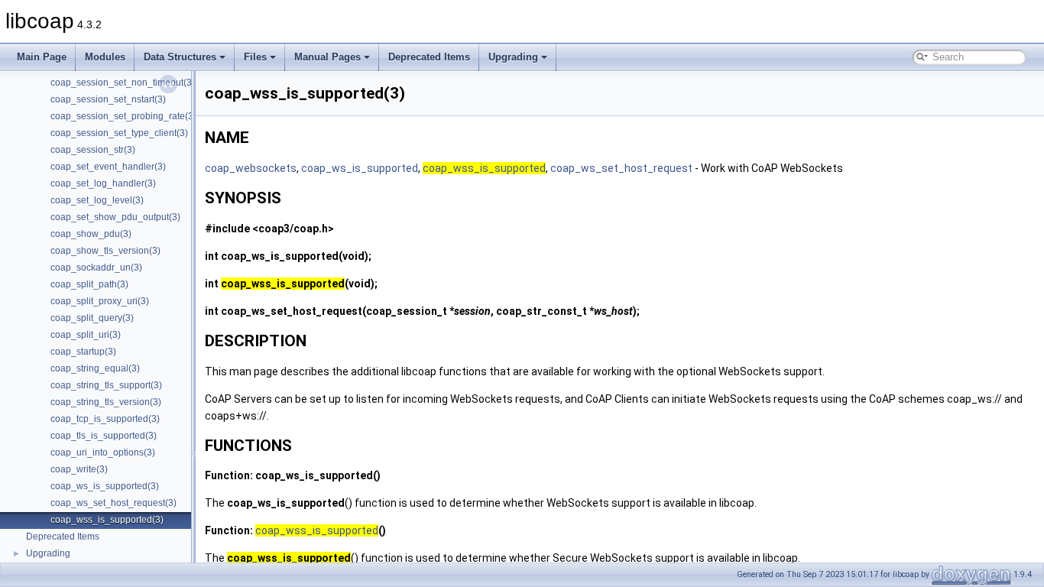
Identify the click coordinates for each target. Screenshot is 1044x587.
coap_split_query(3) (92, 318)
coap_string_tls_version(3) (105, 402)
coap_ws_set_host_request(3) (113, 503)
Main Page (41, 57)
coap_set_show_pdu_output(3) (115, 217)
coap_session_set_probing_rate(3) (123, 116)
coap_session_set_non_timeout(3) (122, 82)
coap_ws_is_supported (359, 168)
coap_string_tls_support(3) (106, 385)
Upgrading (513, 57)
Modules (105, 57)
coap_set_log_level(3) (97, 200)
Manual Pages (327, 57)
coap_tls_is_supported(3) (103, 435)
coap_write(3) (79, 469)
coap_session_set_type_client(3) (119, 133)
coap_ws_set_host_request (621, 168)
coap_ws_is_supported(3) (104, 486)
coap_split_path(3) (89, 284)
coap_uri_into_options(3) (102, 452)
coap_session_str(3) (92, 149)
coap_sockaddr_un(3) (96, 267)
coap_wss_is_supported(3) (107, 519)
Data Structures (180, 57)
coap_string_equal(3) (95, 368)
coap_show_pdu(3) (90, 234)
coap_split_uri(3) (85, 334)
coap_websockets (251, 168)
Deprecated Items (429, 57)
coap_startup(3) (83, 351)
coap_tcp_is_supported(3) (105, 418)
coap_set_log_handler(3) (103, 183)
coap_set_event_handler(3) (108, 166)
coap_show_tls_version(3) (105, 250)
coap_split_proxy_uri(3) (99, 301)
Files (255, 57)
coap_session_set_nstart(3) (108, 99)
